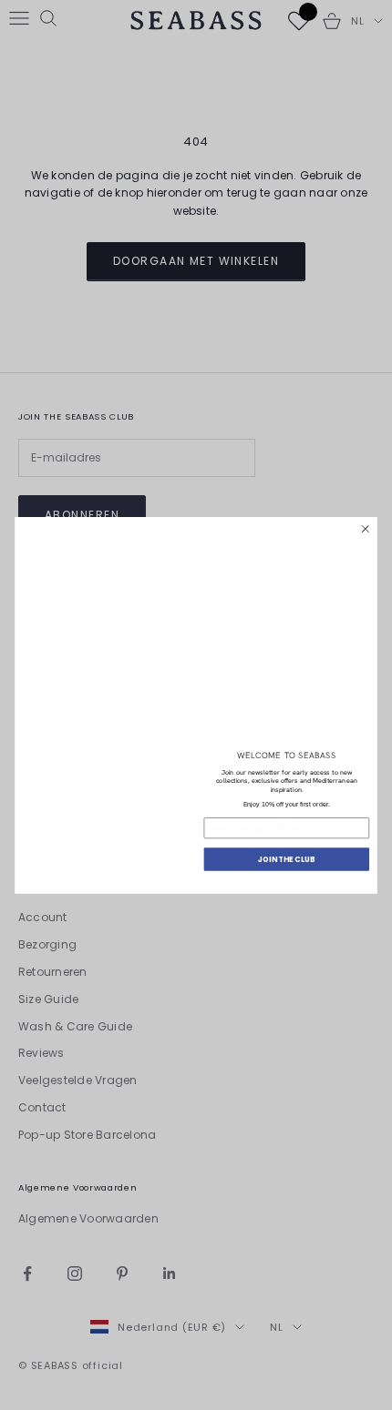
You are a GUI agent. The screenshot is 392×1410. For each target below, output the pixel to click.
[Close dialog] (365, 529)
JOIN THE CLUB (286, 858)
